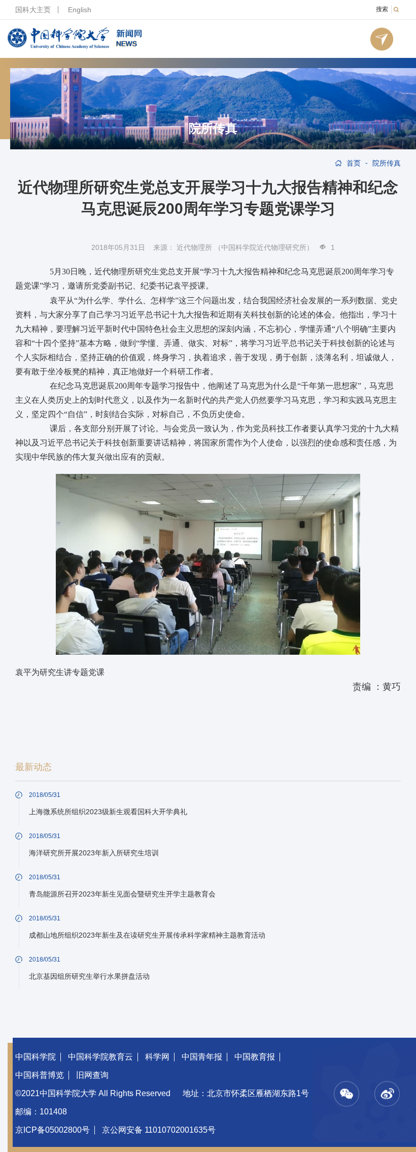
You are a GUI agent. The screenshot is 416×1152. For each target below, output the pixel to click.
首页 (353, 163)
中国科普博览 (39, 1075)
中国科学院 (35, 1056)
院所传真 (213, 128)
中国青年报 (202, 1056)
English (79, 10)
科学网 (157, 1056)
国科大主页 (33, 10)
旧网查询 (92, 1075)
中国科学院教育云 (100, 1056)
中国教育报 (254, 1056)
